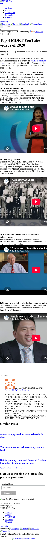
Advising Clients (7, 34)
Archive (8, 8)
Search (3, 22)
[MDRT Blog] (6, 1)
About (7, 10)
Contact (8, 17)
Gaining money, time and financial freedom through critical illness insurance (23, 461)
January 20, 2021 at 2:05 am (17, 390)
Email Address (7, 484)
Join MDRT (10, 12)
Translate (39, 31)
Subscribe (9, 15)
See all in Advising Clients (11, 468)
